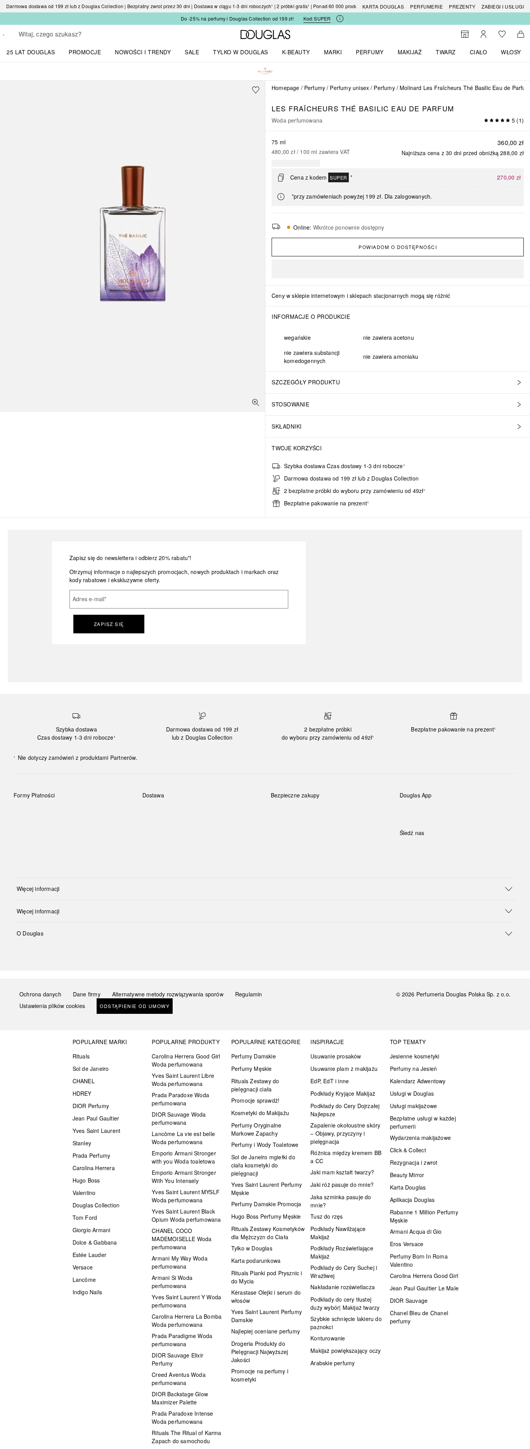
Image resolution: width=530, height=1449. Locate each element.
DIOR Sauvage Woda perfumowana (179, 1118)
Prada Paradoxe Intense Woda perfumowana (182, 1417)
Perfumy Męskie (251, 1068)
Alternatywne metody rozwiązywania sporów (167, 994)
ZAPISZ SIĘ (109, 624)
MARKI (333, 52)
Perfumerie (426, 6)
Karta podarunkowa (256, 1260)
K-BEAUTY (296, 52)
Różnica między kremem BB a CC (345, 1157)
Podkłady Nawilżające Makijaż (337, 1233)
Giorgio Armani (92, 1230)
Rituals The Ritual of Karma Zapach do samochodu (186, 1437)
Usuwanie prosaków (335, 1056)
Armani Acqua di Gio (416, 1231)
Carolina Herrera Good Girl (424, 1276)
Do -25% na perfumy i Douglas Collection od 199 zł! (237, 18)
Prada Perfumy (92, 1155)
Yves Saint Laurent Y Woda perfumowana (186, 1301)
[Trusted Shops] (295, 803)
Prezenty (462, 6)
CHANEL (84, 1081)
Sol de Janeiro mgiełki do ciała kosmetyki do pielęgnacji (263, 1165)
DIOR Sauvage (409, 1300)
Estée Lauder (89, 1255)
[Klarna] (27, 813)
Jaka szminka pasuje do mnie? (340, 1201)
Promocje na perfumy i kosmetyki (259, 1375)
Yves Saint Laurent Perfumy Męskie (266, 1189)
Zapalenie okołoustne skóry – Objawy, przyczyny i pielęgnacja (345, 1133)
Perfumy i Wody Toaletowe (265, 1144)
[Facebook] (405, 848)
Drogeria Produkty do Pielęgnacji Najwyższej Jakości (259, 1352)
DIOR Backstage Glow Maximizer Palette (180, 1398)
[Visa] (82, 813)
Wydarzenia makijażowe (420, 1137)
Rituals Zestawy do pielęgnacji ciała (255, 1085)
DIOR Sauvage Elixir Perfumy (177, 1359)
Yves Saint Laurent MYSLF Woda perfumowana (186, 1196)
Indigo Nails (87, 1292)
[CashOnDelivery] (27, 831)
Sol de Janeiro (91, 1068)
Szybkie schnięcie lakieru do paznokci (346, 1323)
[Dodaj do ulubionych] (255, 90)
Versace (83, 1267)
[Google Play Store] (419, 811)
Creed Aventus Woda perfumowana (179, 1379)
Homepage (286, 88)
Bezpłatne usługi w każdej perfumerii (423, 1122)
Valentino (84, 1193)
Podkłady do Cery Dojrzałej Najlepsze (344, 1110)
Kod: (317, 18)
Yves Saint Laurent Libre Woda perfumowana (183, 1080)
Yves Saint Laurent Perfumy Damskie (266, 1316)
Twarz (446, 52)
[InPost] (183, 813)
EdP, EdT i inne (329, 1081)
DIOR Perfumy (91, 1106)
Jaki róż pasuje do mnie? (342, 1184)
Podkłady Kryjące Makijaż (342, 1093)
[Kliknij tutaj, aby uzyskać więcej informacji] (340, 18)
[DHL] (155, 813)
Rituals (81, 1056)
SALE (192, 52)
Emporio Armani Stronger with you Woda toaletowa (184, 1157)
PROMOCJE (85, 52)
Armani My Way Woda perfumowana (180, 1262)
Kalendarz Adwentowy (418, 1081)
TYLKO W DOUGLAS (240, 52)
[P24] (109, 813)
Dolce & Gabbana (95, 1242)
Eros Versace (406, 1244)
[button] (265, 889)
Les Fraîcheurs (305, 108)
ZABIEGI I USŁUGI (503, 6)
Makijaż (410, 52)
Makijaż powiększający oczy (345, 1350)
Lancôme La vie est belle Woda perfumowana (183, 1138)
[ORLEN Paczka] (210, 813)
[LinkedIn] (460, 848)
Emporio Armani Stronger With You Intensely (184, 1176)
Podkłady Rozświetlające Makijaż (341, 1252)
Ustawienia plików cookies (52, 1005)
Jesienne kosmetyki (415, 1056)
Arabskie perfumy (332, 1363)
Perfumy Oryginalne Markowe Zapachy (256, 1129)
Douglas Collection (96, 1205)
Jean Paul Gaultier (96, 1118)
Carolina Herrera (94, 1168)
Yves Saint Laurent (97, 1130)
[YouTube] (432, 848)
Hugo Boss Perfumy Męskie (266, 1216)
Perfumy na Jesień (413, 1068)
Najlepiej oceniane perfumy (265, 1331)
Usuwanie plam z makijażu (344, 1068)
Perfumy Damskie (253, 1056)
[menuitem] (36, 52)
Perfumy (370, 52)
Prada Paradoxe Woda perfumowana (180, 1099)
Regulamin (248, 994)
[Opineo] (360, 803)
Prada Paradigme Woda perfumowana (182, 1340)
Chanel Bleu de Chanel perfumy (419, 1317)
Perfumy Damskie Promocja (266, 1204)
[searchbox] (75, 34)
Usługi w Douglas (412, 1093)
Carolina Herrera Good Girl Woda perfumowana (186, 1060)
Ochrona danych (40, 994)
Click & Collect (408, 1150)
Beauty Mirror (407, 1175)
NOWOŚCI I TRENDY (143, 52)
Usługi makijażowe (413, 1106)
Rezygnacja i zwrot (414, 1162)
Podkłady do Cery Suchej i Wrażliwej (343, 1272)
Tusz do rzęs (326, 1216)
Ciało (478, 52)
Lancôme (84, 1279)
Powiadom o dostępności (398, 247)
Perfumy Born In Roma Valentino (419, 1260)
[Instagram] (419, 848)
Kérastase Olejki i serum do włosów (266, 1296)
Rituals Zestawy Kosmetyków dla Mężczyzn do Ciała (268, 1233)
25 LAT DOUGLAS (31, 52)
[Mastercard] (54, 813)
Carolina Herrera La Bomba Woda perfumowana (187, 1320)
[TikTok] (446, 848)
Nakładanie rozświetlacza (342, 1287)
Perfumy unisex (349, 88)
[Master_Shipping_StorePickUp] (238, 813)
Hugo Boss (86, 1180)
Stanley (82, 1143)
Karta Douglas (383, 6)
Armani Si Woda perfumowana (172, 1282)
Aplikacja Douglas (412, 1199)
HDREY (82, 1093)
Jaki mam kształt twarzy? (342, 1172)
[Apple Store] (459, 811)
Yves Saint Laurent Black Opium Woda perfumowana (186, 1215)
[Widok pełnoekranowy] (255, 402)
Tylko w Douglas (251, 1248)
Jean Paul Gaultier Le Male (424, 1288)
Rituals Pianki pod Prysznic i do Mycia (266, 1277)
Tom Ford (85, 1217)
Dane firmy (86, 994)
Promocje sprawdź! (255, 1100)
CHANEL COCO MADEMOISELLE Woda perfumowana (181, 1239)
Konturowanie (327, 1338)
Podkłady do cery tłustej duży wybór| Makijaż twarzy (344, 1303)
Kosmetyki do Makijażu (260, 1113)
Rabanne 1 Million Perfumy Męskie (424, 1216)
